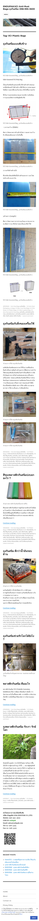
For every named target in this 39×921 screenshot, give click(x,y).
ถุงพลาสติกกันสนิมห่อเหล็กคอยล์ (15, 865)
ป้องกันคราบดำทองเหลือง (21, 713)
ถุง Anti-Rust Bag (14, 312)
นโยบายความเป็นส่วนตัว (8, 912)
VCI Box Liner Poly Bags (22, 308)
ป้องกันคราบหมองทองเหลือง (17, 459)
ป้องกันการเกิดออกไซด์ (23, 457)
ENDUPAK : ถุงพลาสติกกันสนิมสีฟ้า (16, 870)
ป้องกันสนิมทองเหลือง (17, 715)
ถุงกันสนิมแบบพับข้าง (15, 43)
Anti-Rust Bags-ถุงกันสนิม (18, 306)
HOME (5, 892)
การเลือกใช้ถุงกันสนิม (12, 711)
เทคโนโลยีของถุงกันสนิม (25, 465)
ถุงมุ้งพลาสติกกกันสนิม (15, 316)
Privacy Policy (8, 905)
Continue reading (9, 523)
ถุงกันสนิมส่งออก (10, 314)
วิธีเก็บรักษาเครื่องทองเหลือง (23, 461)
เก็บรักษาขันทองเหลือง (13, 465)
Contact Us (7, 901)
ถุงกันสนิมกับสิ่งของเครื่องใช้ (18, 323)
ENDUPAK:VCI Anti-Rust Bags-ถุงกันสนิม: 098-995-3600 (19, 7)
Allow (34, 918)
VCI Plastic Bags (11, 310)
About (5, 896)
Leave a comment (27, 316)
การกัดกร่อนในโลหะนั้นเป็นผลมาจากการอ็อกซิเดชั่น (20, 453)
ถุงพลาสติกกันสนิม (23, 455)
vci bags (12, 308)
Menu (6, 14)
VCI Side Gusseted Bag (23, 310)
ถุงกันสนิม (22, 312)
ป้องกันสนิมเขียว (11, 461)
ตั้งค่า (21, 914)
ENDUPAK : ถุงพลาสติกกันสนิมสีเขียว (17, 867)
